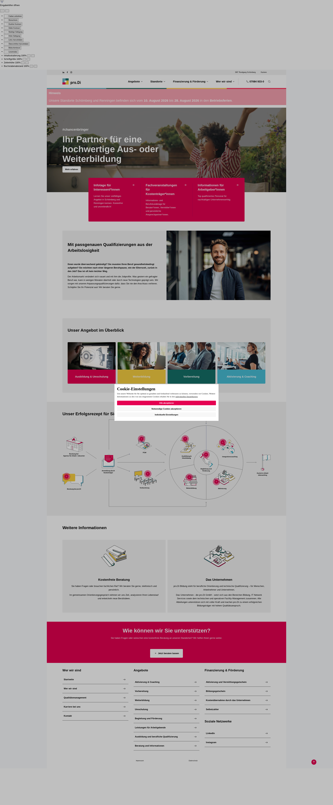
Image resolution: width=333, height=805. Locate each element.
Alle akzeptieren (166, 403)
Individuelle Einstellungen (166, 415)
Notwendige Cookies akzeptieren (166, 409)
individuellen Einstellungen (186, 397)
